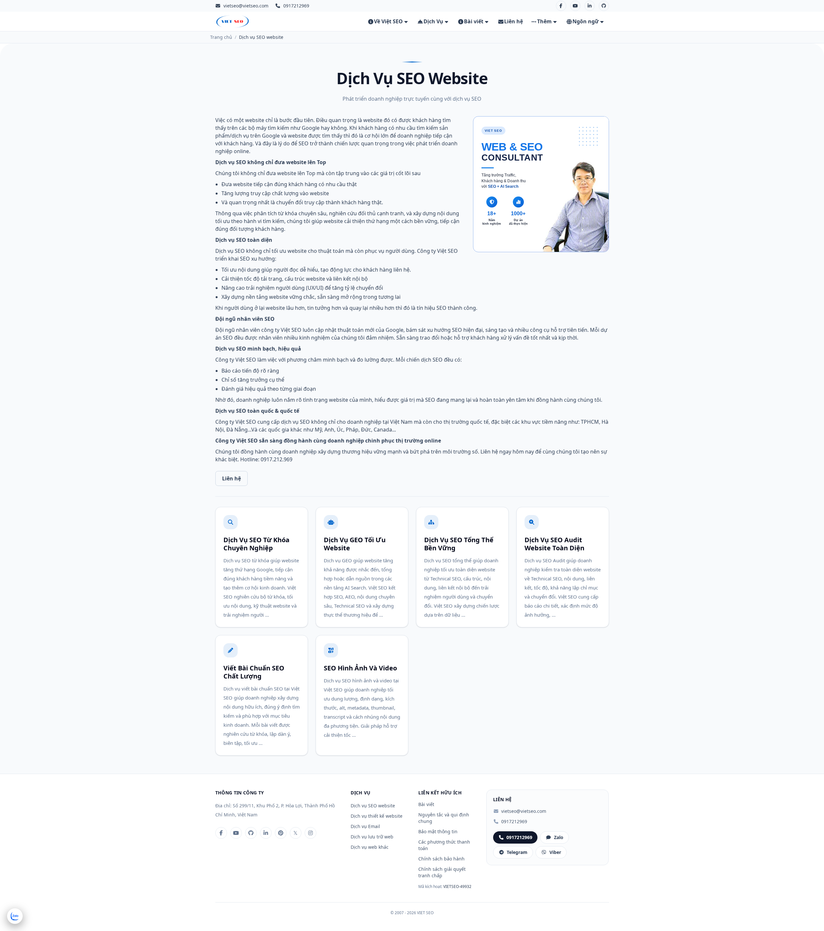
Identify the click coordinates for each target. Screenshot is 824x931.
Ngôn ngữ (585, 21)
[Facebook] (561, 6)
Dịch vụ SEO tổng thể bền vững (458, 543)
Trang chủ (221, 37)
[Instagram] (310, 833)
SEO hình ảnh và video (360, 668)
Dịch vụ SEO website (373, 805)
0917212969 (514, 821)
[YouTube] (575, 6)
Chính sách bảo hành (441, 859)
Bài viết (473, 21)
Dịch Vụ (433, 21)
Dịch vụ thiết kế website (376, 816)
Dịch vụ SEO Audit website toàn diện (554, 543)
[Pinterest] (281, 833)
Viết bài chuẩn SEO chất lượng (253, 672)
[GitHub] (604, 6)
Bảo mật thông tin (437, 831)
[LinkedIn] (589, 6)
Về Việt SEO (388, 21)
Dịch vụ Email (365, 826)
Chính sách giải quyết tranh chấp (442, 872)
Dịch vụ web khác (370, 847)
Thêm (544, 21)
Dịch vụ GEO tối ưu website (355, 543)
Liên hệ (513, 21)
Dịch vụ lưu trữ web (372, 837)
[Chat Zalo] (15, 916)
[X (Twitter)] (295, 833)
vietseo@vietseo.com (245, 6)
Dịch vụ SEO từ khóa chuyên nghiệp (256, 543)
